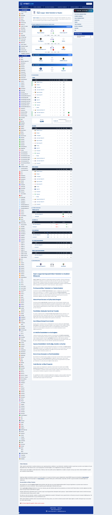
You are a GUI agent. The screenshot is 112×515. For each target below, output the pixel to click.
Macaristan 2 (23, 353)
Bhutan (22, 132)
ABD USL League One (25, 61)
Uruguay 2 (23, 438)
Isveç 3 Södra (23, 288)
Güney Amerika (23, 224)
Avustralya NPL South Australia (25, 101)
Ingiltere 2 (23, 244)
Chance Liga (23, 29)
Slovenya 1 (23, 413)
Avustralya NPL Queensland (25, 99)
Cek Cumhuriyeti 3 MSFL (25, 159)
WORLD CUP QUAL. (24, 453)
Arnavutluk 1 (23, 88)
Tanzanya (22, 420)
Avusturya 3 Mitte (24, 112)
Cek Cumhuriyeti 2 (24, 153)
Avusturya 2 (23, 110)
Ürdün (22, 442)
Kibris (22, 324)
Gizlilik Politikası (53, 507)
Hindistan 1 (23, 228)
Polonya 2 (22, 389)
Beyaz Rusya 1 (23, 130)
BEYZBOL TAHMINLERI (78, 26)
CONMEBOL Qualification (25, 53)
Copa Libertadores (24, 168)
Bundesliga (23, 15)
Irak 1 (22, 259)
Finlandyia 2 (23, 201)
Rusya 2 (22, 400)
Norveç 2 (22, 373)
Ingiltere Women (24, 257)
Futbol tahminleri (85, 477)
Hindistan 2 (23, 230)
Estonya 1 (22, 190)
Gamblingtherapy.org (61, 511)
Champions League (24, 46)
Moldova (22, 366)
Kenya (22, 320)
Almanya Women (24, 79)
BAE (21, 119)
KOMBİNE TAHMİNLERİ (78, 16)
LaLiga (22, 13)
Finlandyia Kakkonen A (25, 204)
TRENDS (76, 22)
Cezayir (22, 164)
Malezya (22, 357)
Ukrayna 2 (23, 433)
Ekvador (22, 181)
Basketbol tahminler (62, 7)
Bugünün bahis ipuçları (87, 7)
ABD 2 (22, 59)
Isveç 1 (22, 282)
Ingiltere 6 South (24, 253)
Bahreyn (22, 121)
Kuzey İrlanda (23, 340)
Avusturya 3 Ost (24, 113)
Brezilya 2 (22, 141)
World (22, 449)
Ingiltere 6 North (24, 251)
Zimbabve (22, 458)
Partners (76, 28)
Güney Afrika (23, 222)
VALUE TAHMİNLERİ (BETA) (79, 18)
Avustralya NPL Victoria (25, 104)
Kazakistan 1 (23, 317)
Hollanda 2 (23, 237)
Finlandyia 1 (23, 199)
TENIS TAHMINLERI (78, 24)
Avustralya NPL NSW (24, 97)
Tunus (22, 424)
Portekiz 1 (22, 391)
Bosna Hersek (23, 135)
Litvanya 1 (22, 346)
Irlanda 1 (22, 262)
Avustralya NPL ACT (24, 93)
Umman (22, 435)
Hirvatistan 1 (23, 231)
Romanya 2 (23, 397)
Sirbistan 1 (23, 406)
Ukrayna (22, 431)
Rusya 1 (22, 398)
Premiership (23, 31)
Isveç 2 (22, 284)
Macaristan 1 (23, 351)
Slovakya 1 (23, 409)
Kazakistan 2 (23, 319)
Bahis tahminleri (24, 7)
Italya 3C (22, 302)
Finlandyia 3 (23, 202)
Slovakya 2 (23, 411)
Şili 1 (22, 417)
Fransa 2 (22, 211)
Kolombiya (23, 326)
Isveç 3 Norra (23, 286)
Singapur (22, 404)
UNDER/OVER (77, 20)
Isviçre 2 (22, 293)
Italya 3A (22, 299)
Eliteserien (23, 42)
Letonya (22, 342)
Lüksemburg (23, 349)
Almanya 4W (23, 77)
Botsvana (22, 137)
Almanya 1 (23, 64)
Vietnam (22, 446)
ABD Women (23, 63)
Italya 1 (22, 295)
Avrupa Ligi (23, 90)
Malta (22, 360)
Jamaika (22, 308)
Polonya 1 (22, 388)
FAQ (75, 30)
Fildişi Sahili (23, 197)
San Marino (23, 402)
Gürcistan (22, 226)
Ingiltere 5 (23, 250)
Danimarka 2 (23, 177)
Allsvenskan (23, 40)
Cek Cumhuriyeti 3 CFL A (25, 155)
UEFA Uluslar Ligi (24, 51)
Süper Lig (22, 24)
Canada (22, 150)
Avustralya (23, 92)
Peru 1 (22, 384)
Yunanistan (23, 455)
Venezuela (23, 444)
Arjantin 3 (22, 86)
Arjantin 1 (22, 83)
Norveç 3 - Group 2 (24, 377)
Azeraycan (23, 117)
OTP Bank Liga (23, 37)
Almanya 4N (23, 72)
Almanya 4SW (23, 75)
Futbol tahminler (37, 7)
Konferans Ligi (23, 49)
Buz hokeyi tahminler (49, 7)
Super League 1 (24, 44)
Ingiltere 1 (23, 242)
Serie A (22, 17)
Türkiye (22, 426)
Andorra (22, 81)
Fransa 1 (22, 210)
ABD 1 (22, 57)
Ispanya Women (24, 277)
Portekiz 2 (23, 393)
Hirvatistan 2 (23, 233)
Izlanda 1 (22, 304)
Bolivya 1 (22, 133)
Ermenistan (23, 188)
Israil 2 (22, 280)
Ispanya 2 (22, 275)
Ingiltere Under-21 (24, 255)
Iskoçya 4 (22, 271)
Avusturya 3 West (24, 115)
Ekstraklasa (23, 28)
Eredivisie (23, 20)
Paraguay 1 (23, 380)
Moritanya (23, 368)
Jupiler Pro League (24, 26)
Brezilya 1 (22, 139)
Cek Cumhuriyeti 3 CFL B (25, 157)
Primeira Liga (23, 22)
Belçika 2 (22, 128)
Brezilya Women (24, 146)
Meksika (22, 362)
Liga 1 (22, 33)
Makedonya (23, 355)
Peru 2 (22, 386)
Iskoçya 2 (22, 268)
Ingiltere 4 (23, 248)
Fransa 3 (22, 213)
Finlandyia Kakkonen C (25, 208)
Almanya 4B (23, 70)
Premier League (24, 11)
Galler (22, 217)
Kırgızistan (23, 322)
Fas (21, 195)
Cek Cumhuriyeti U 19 (25, 161)
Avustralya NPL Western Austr (25, 106)
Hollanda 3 (23, 239)
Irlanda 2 (22, 264)
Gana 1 (22, 219)
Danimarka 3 (23, 179)
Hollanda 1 (23, 235)
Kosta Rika (23, 337)
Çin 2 (22, 173)
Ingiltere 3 (23, 246)
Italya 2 (22, 297)
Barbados (22, 124)
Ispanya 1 (22, 273)
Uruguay (22, 437)
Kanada (22, 313)
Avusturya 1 (23, 108)
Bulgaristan (23, 148)
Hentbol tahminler (75, 7)
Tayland (22, 422)
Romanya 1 (23, 395)
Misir (22, 364)
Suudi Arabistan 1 (24, 415)
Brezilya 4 (22, 144)
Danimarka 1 (23, 175)
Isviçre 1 (22, 291)
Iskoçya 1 (22, 266)
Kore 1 (22, 331)
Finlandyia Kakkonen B (25, 206)
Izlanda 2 (22, 306)
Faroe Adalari (23, 193)
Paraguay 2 (23, 382)
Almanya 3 (23, 68)
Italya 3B (22, 300)
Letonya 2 (22, 344)
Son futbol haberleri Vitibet (80, 14)
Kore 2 (22, 333)
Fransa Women (23, 215)
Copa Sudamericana (24, 170)
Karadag (22, 315)
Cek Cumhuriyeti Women (25, 162)
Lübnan (22, 348)
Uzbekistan (23, 440)
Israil (22, 279)
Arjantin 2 (22, 84)
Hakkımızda (59, 507)
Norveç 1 (22, 371)
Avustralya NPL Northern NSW (25, 95)
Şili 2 (22, 418)
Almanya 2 (23, 66)
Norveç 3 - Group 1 (24, 375)
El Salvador (23, 184)
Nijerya (22, 369)
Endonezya (23, 186)
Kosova (22, 335)
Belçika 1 (22, 126)
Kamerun (22, 311)
